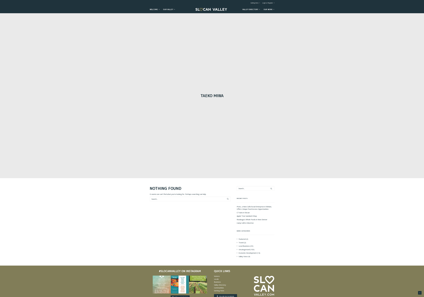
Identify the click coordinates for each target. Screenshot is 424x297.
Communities (219, 288)
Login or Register (267, 3)
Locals (216, 279)
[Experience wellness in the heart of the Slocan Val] (162, 284)
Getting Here (254, 3)
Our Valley (168, 9)
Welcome (154, 9)
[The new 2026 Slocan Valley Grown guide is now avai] (180, 284)
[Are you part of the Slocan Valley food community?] (198, 284)
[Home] (264, 286)
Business (217, 282)
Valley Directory (250, 9)
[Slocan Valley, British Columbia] (211, 9)
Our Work (268, 9)
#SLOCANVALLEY (170, 271)
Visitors (217, 276)
